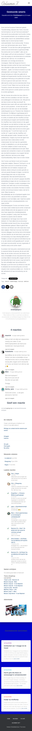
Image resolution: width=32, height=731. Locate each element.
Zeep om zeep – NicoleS (10, 587)
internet (7, 281)
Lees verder (16, 658)
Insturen (6, 438)
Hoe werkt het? (16, 723)
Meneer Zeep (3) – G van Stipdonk (13, 583)
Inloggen (6, 436)
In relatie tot (8, 458)
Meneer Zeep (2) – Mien (10, 582)
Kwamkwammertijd (21, 506)
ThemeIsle (22, 727)
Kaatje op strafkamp (11, 699)
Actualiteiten (13, 278)
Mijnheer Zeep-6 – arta (10, 589)
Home (8, 718)
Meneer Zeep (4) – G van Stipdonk (13, 585)
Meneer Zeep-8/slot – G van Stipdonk (14, 593)
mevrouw (20, 281)
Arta (12, 473)
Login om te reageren (9, 349)
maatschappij (13, 281)
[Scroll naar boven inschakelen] (28, 727)
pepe (12, 506)
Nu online (6, 448)
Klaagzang (8, 461)
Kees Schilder (15, 538)
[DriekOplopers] (16, 301)
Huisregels (7, 446)
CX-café (6, 444)
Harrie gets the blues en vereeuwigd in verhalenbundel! (19, 515)
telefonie (26, 281)
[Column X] (10, 3)
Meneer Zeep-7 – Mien (10, 591)
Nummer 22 (14, 528)
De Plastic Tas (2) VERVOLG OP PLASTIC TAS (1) (19, 540)
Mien (12, 513)
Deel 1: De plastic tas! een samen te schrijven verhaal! (18, 530)
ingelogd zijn (9, 408)
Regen (6, 464)
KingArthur (14, 493)
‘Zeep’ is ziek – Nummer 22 (11, 580)
